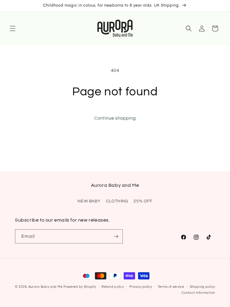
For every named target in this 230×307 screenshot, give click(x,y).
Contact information (198, 292)
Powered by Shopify (79, 286)
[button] (12, 28)
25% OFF (143, 201)
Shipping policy (202, 286)
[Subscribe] (115, 236)
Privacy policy (140, 286)
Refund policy (113, 286)
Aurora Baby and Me (45, 286)
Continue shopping (115, 118)
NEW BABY (89, 201)
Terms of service (171, 286)
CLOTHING (117, 201)
